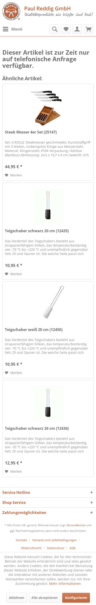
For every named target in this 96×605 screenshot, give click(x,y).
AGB (72, 548)
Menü (16, 29)
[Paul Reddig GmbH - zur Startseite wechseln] (48, 11)
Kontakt (21, 540)
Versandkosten (76, 525)
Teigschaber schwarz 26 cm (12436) (37, 428)
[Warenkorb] (88, 29)
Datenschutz (55, 548)
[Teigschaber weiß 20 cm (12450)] (48, 305)
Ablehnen (16, 597)
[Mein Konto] (77, 29)
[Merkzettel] (65, 29)
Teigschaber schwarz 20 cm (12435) (37, 230)
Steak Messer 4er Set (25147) (31, 132)
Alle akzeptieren (44, 597)
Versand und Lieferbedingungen (54, 540)
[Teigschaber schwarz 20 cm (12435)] (48, 206)
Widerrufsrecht (31, 548)
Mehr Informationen (65, 583)
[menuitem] (12, 29)
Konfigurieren (76, 597)
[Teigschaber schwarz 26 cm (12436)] (48, 404)
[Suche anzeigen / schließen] (54, 29)
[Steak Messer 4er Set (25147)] (48, 107)
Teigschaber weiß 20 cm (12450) (33, 329)
